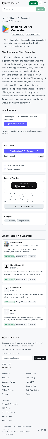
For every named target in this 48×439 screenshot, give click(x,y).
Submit (33, 3)
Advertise (5, 386)
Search (40, 9)
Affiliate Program (8, 390)
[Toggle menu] (45, 3)
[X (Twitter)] (39, 430)
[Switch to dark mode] (40, 3)
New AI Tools (7, 416)
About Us (5, 378)
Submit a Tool (31, 386)
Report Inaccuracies (14, 169)
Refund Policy (9, 434)
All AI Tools (6, 408)
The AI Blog (30, 378)
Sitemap (29, 394)
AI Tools (12, 18)
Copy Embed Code (25, 206)
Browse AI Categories (10, 404)
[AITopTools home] (10, 3)
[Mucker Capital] (6, 367)
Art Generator (23, 18)
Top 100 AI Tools (8, 412)
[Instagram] (42, 430)
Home (4, 18)
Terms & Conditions (11, 431)
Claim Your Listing (32, 390)
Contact (5, 394)
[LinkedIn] (45, 430)
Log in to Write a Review (15, 124)
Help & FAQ (30, 382)
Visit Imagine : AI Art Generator (22, 151)
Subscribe (39, 358)
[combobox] (20, 9)
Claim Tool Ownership (15, 165)
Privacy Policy (25, 431)
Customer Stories (8, 382)
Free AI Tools (7, 420)
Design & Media (33, 34)
